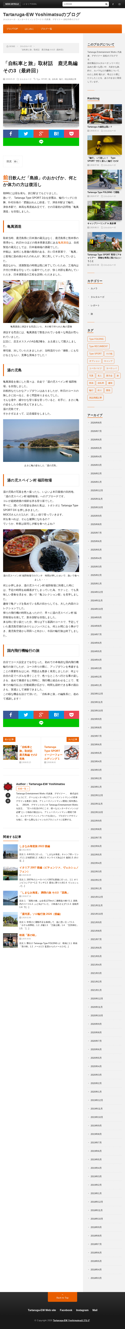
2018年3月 (96, 1278)
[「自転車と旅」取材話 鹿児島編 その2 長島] (10, 752)
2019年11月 (97, 1108)
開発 (108, 390)
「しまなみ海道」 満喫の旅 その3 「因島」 (44, 892)
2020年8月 (96, 1032)
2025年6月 (96, 541)
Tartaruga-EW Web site (42, 1310)
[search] (106, 4)
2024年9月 (96, 617)
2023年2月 (96, 778)
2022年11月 (97, 803)
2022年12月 (97, 795)
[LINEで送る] (41, 142)
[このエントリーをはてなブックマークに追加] (56, 134)
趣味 (110, 383)
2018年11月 (97, 1210)
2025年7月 (96, 532)
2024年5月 (96, 651)
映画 (91, 383)
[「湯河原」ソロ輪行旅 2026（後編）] (10, 919)
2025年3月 (96, 566)
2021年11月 (97, 905)
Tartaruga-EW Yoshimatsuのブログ (42, 14)
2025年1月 (96, 583)
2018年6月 (96, 1252)
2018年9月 (96, 1227)
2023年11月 (97, 702)
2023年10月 (97, 710)
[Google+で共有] (41, 134)
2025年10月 (97, 507)
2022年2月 (96, 880)
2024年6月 (96, 643)
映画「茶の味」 (28, 935)
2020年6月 (96, 1049)
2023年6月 (96, 744)
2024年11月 (97, 600)
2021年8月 (96, 930)
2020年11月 (97, 1007)
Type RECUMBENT (98, 346)
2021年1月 (96, 990)
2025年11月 (97, 499)
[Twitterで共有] (26, 134)
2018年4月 (96, 1269)
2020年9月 (96, 1024)
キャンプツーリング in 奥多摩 (101, 223)
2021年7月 (96, 939)
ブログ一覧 (46, 29)
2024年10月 (97, 609)
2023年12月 (97, 693)
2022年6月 (96, 846)
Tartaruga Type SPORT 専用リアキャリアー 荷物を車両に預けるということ (104, 257)
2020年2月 (96, 1083)
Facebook (66, 1310)
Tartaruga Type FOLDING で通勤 (103, 192)
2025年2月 (96, 575)
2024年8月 (96, 626)
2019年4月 (96, 1168)
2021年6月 (96, 947)
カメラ (94, 288)
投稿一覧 (22, 788)
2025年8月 (96, 524)
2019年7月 (96, 1142)
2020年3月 (96, 1074)
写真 (91, 375)
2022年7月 (96, 837)
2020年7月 (96, 1041)
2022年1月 (96, 888)
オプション (94, 361)
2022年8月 (96, 829)
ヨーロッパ (111, 368)
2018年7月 (96, 1244)
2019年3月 (96, 1176)
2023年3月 (96, 770)
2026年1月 (96, 482)
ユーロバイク (95, 368)
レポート (95, 305)
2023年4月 (96, 761)
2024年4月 (96, 659)
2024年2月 (96, 676)
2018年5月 (96, 1261)
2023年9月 (96, 719)
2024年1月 (96, 685)
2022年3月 (96, 871)
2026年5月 (96, 448)
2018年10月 (97, 1218)
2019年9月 (96, 1125)
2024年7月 (96, 634)
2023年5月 (96, 753)
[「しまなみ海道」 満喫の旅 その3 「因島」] (10, 898)
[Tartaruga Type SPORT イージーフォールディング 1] (71, 752)
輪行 (61, 79)
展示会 (109, 375)
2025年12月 (97, 490)
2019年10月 (97, 1117)
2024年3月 (96, 668)
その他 (109, 353)
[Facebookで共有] (10, 134)
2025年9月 (96, 515)
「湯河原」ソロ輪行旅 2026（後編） (40, 914)
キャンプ (108, 361)
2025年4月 (96, 558)
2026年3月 (96, 465)
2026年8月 (96, 422)
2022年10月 (97, 812)
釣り (100, 390)
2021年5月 (96, 956)
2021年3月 (96, 973)
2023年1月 (96, 787)
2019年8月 (96, 1134)
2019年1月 (96, 1193)
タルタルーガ (25, 79)
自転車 (55, 79)
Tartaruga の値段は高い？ (99, 127)
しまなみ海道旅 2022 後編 (34, 846)
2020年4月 (96, 1066)
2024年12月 (97, 592)
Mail (94, 1310)
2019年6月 (96, 1151)
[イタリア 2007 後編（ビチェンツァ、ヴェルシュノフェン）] (10, 873)
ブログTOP (12, 29)
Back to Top (62, 1297)
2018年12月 (97, 1201)
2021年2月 (96, 981)
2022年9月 (96, 820)
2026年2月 (96, 473)
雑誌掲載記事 (70, 79)
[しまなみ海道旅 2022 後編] (10, 851)
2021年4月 (96, 964)
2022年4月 (96, 863)
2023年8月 (96, 727)
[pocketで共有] (71, 134)
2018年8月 (96, 1235)
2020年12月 (97, 998)
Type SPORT (41, 79)
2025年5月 (96, 549)
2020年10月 (97, 1015)
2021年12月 (97, 897)
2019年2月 (96, 1185)
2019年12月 (97, 1100)
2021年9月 (96, 922)
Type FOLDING (96, 339)
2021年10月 (97, 914)
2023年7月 (96, 736)
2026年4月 (96, 456)
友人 (100, 375)
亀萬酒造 (63, 242)
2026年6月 (96, 439)
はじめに (29, 29)
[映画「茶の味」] (10, 940)
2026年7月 (96, 431)
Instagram (82, 1310)
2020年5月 (96, 1058)
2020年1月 (96, 1091)
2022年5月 (96, 854)
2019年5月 (96, 1159)
